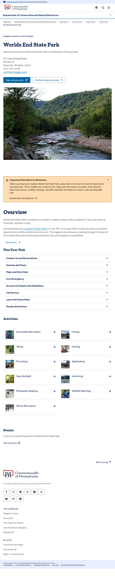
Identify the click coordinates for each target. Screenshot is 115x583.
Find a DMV (8, 518)
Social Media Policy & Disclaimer (73, 565)
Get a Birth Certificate (13, 523)
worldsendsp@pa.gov (15, 72)
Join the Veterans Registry (15, 527)
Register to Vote (10, 513)
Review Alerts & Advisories (22, 198)
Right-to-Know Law (12, 554)
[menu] (109, 7)
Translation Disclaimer (42, 565)
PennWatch (8, 549)
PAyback (7, 532)
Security (55, 565)
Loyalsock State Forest (37, 228)
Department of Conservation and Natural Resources (31, 15)
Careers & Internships (13, 544)
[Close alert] (108, 180)
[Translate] (96, 7)
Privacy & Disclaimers (23, 565)
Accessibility (8, 565)
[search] (103, 7)
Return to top (102, 462)
